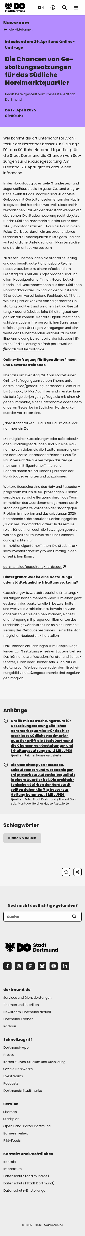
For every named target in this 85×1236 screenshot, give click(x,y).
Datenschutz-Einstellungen (25, 1191)
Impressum (12, 1168)
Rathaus (10, 1026)
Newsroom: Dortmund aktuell (27, 1012)
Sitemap (10, 1112)
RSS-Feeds (12, 1140)
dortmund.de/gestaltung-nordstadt (32, 566)
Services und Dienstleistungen (27, 997)
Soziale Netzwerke (18, 1069)
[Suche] (74, 916)
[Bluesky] (42, 966)
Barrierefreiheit (15, 1133)
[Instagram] (19, 966)
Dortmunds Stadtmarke (22, 1090)
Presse (8, 1054)
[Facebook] (7, 966)
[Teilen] (77, 872)
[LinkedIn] (65, 966)
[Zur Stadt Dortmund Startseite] (15, 7)
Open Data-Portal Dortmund (27, 1126)
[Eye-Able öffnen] (53, 7)
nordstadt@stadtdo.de (25, 349)
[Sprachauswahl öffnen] (41, 7)
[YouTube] (54, 966)
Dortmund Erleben (18, 1019)
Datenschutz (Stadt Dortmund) (28, 1183)
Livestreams (13, 1076)
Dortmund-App (16, 1047)
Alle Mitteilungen (21, 29)
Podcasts (10, 1083)
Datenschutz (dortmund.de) (26, 1176)
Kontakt (9, 1161)
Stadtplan (11, 1119)
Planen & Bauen (22, 838)
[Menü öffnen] (76, 7)
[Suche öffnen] (64, 7)
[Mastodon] (30, 966)
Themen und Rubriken (21, 1004)
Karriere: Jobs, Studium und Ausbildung (34, 1062)
